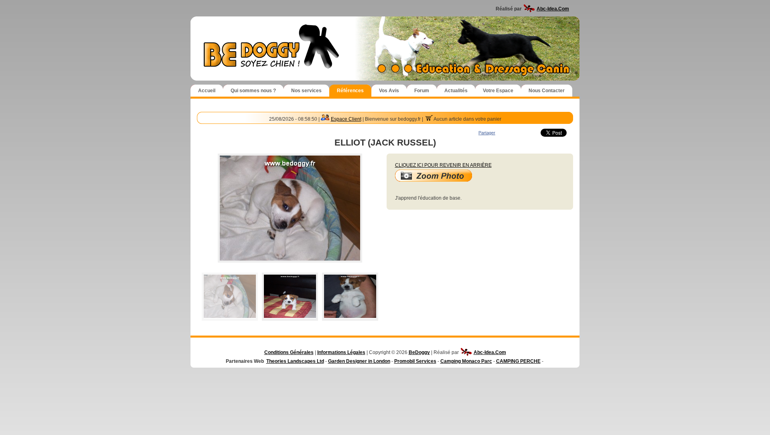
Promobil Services (415, 361)
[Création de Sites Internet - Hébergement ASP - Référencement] (529, 9)
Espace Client (346, 119)
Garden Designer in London (359, 361)
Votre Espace (498, 90)
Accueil (206, 90)
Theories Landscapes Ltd (295, 361)
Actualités (456, 90)
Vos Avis (389, 90)
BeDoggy (419, 352)
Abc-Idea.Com (553, 9)
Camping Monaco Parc (466, 361)
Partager (486, 132)
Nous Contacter (547, 90)
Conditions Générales (289, 352)
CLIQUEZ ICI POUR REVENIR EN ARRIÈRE (443, 165)
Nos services (306, 90)
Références (350, 90)
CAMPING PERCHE (518, 361)
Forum (421, 90)
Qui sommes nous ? (253, 90)
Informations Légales (341, 352)
